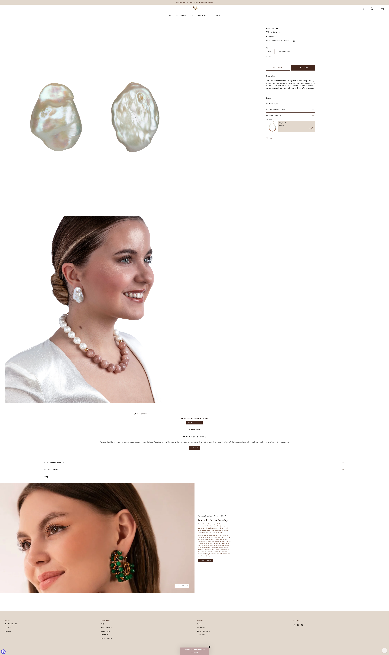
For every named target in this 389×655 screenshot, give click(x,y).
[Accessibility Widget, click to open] (3, 651)
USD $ (8, 651)
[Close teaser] (209, 647)
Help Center (201, 627)
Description (270, 76)
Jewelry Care (105, 631)
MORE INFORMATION (54, 462)
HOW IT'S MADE (51, 469)
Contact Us (194, 447)
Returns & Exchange (273, 115)
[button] (194, 651)
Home (268, 28)
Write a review (194, 423)
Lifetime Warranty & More (275, 110)
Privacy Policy (201, 634)
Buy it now (303, 67)
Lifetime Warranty (107, 638)
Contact (199, 624)
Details (268, 98)
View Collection (182, 586)
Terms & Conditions (203, 631)
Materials (8, 631)
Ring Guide (104, 634)
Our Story (8, 627)
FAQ (46, 477)
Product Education (273, 104)
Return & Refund (106, 627)
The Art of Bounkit (11, 624)
